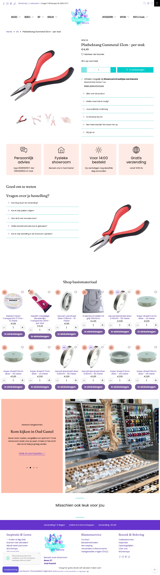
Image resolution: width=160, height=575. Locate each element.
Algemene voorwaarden (54, 571)
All (17, 32)
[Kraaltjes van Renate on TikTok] (15, 4)
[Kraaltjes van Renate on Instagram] (8, 4)
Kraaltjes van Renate (20, 571)
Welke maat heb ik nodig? (97, 101)
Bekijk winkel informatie (94, 86)
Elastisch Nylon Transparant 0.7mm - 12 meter (13, 318)
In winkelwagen (13, 334)
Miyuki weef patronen (17, 545)
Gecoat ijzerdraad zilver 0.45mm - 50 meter (120, 317)
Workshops (23, 3)
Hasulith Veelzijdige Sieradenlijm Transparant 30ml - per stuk (40, 319)
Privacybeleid (36, 571)
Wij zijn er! (90, 132)
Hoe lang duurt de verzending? (24, 203)
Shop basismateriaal (80, 282)
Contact (85, 539)
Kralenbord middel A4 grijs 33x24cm (93, 317)
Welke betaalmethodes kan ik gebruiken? (29, 226)
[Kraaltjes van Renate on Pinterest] (11, 4)
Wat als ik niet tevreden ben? (24, 218)
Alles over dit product (95, 93)
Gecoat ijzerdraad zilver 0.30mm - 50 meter (93, 372)
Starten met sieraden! (17, 542)
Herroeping (86, 545)
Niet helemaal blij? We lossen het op (102, 124)
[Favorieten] (152, 3)
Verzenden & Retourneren (94, 548)
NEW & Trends (139, 16)
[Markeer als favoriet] (22, 292)
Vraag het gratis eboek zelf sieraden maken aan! (80, 568)
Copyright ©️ (83, 571)
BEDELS (27, 16)
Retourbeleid (70, 571)
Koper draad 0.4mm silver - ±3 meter (147, 317)
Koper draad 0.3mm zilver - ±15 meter (120, 372)
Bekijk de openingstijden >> (32, 453)
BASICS (14, 16)
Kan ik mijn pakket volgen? (22, 210)
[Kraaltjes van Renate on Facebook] (4, 4)
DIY (39, 16)
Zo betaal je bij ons (94, 117)
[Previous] (147, 488)
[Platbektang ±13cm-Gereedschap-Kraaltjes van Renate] (42, 75)
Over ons (123, 548)
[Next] (153, 488)
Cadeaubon (34, 3)
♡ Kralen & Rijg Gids (16, 539)
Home (9, 32)
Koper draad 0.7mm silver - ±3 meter (40, 372)
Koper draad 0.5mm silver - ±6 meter (13, 372)
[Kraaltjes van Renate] (80, 16)
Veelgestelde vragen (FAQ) (94, 551)
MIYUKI (123, 16)
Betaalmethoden (89, 542)
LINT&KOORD (107, 16)
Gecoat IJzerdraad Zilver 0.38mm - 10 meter (66, 318)
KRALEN (51, 16)
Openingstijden (126, 545)
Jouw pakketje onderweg (97, 109)
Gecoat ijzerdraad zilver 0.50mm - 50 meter (66, 372)
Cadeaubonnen (126, 539)
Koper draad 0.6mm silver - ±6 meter (146, 372)
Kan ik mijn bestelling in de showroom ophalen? (31, 234)
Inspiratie (123, 542)
